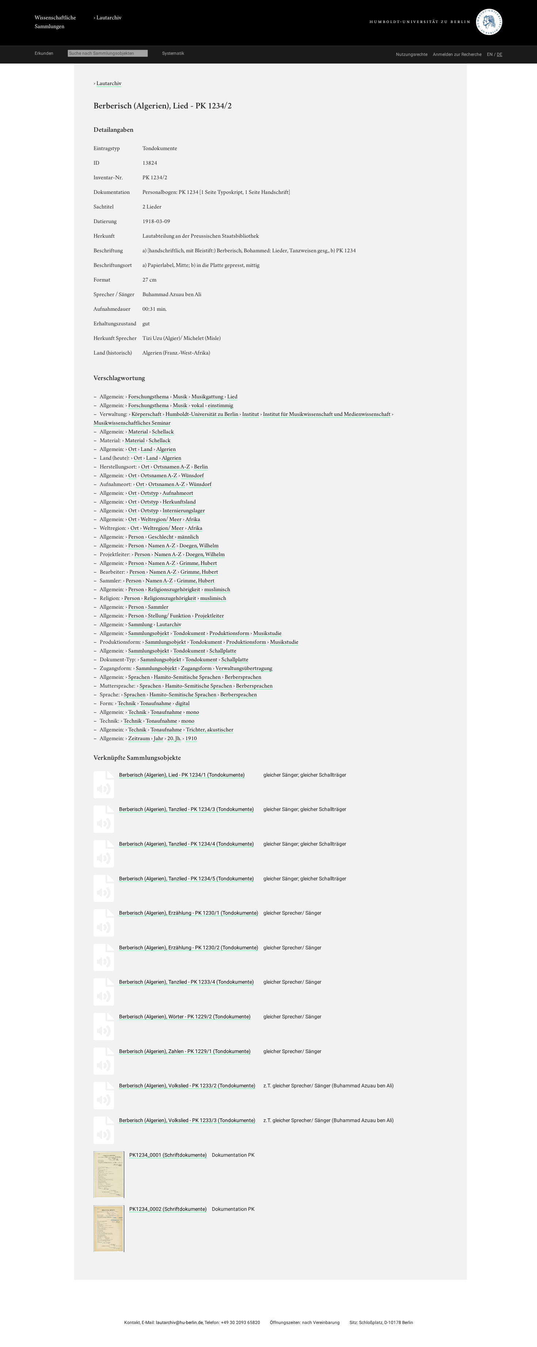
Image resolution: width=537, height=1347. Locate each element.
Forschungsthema (148, 396)
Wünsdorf (192, 475)
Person (136, 536)
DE (499, 54)
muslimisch (217, 589)
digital (182, 703)
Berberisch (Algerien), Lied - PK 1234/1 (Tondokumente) (182, 775)
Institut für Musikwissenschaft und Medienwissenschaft (327, 413)
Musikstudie (267, 632)
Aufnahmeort (178, 492)
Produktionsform (229, 632)
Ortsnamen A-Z (171, 466)
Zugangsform (196, 667)
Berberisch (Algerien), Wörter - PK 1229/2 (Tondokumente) (185, 1016)
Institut (250, 413)
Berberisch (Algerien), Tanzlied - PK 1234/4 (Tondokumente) (186, 844)
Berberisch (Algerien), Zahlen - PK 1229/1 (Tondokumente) (185, 1051)
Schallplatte (222, 650)
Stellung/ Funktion (169, 615)
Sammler (158, 606)
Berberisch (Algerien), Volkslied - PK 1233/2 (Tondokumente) (187, 1085)
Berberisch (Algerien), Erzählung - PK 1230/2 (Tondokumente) (188, 947)
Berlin (201, 466)
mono (192, 711)
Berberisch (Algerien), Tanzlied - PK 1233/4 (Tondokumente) (186, 982)
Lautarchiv (108, 17)
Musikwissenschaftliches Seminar (132, 422)
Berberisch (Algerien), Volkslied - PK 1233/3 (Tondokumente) (187, 1120)
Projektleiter (209, 615)
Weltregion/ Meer (161, 518)
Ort (132, 448)
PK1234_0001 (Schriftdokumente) (168, 1155)
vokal (197, 405)
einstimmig (220, 405)
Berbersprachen (243, 676)
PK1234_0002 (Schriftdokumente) (168, 1209)
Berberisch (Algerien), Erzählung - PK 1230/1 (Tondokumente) (188, 913)
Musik (180, 396)
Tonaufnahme (155, 703)
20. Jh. (174, 738)
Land (146, 448)
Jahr (158, 738)
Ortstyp (150, 492)
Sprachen (139, 676)
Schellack (163, 431)
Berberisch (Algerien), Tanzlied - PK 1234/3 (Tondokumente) (186, 809)
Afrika (193, 518)
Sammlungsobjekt (148, 632)
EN (490, 54)
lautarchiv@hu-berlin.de (179, 1322)
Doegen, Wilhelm (198, 545)
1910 (191, 738)
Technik (127, 703)
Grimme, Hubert (198, 562)
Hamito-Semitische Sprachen (187, 676)
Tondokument (189, 632)
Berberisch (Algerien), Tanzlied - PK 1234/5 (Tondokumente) (186, 878)
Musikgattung (207, 396)
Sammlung (140, 624)
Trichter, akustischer (209, 729)
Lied (232, 396)
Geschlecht (161, 536)
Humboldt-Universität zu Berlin (201, 413)
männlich (188, 536)
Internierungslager (184, 510)
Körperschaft (146, 413)
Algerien (166, 448)
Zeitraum (139, 738)
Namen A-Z (161, 545)
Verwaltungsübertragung (244, 667)
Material (138, 431)
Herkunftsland (179, 501)
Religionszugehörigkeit (174, 589)
